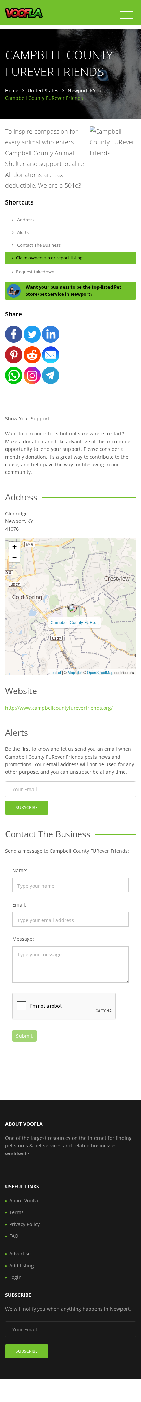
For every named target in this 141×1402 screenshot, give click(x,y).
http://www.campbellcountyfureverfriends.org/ (59, 707)
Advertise (20, 1253)
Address (25, 220)
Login (15, 1277)
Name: (19, 870)
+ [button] (14, 546)
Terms (16, 1212)
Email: (19, 904)
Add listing (21, 1265)
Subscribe (27, 807)
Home (11, 90)
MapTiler (75, 672)
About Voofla (23, 1200)
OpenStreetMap (100, 672)
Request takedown (35, 272)
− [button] (14, 557)
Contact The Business (38, 245)
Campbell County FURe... (74, 622)
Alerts (22, 232)
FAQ (13, 1235)
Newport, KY (82, 90)
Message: (23, 939)
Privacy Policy (24, 1224)
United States (43, 90)
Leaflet (55, 672)
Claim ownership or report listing (49, 258)
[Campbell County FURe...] (72, 608)
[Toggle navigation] (126, 15)
